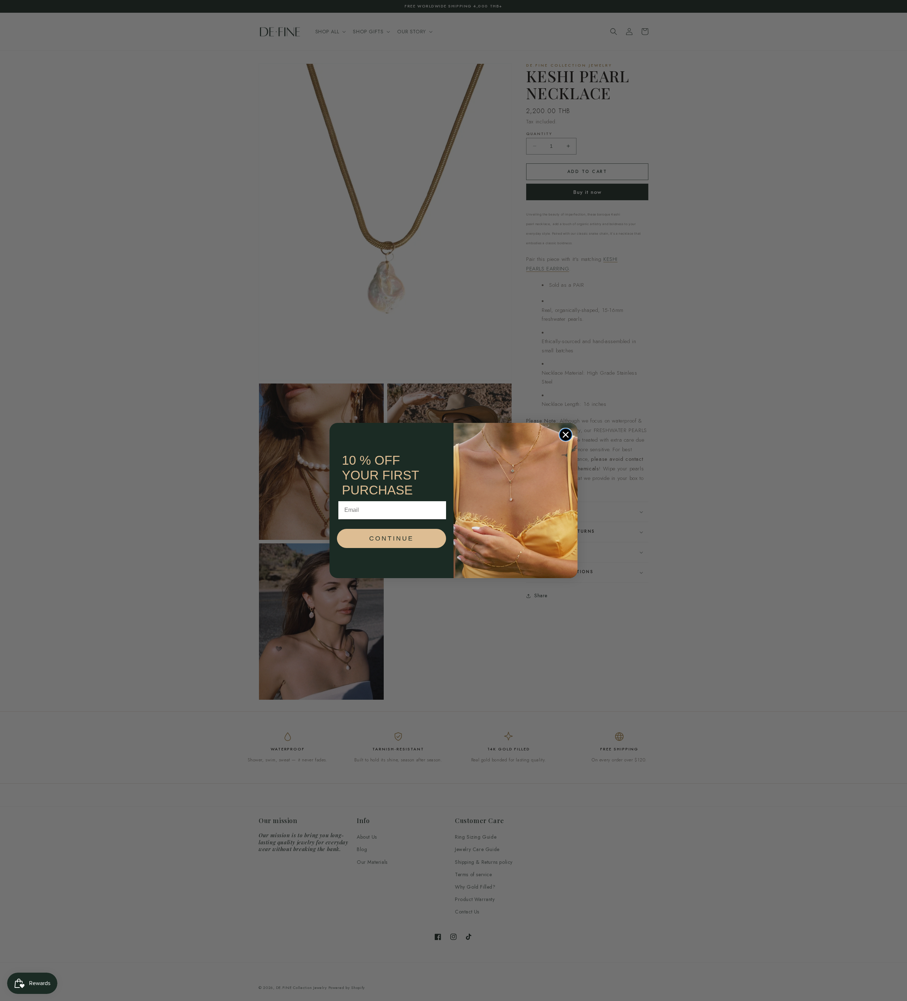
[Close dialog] (565, 435)
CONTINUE (391, 538)
